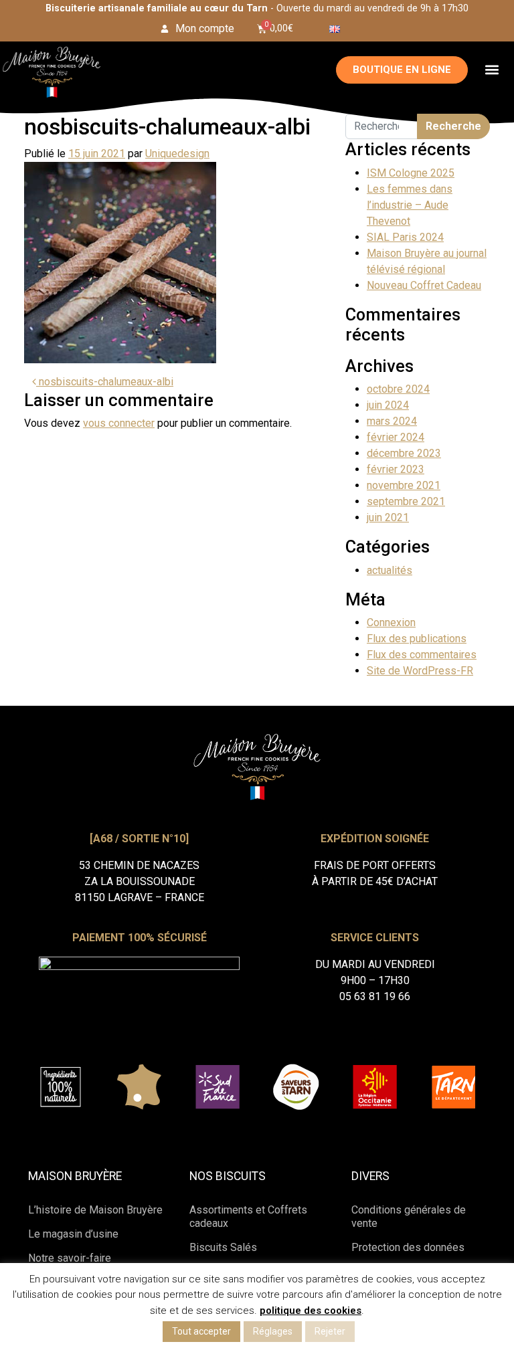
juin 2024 (388, 405)
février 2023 (395, 469)
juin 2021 (388, 517)
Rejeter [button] (330, 1331)
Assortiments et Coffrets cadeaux (248, 1216)
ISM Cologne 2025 (410, 173)
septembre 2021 (406, 501)
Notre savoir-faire (69, 1258)
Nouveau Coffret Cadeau (424, 285)
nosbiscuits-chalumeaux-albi (104, 381)
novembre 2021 (403, 485)
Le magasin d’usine (73, 1234)
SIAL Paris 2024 (405, 237)
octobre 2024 (398, 389)
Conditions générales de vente (408, 1216)
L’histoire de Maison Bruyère (95, 1209)
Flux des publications (416, 638)
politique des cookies (310, 1311)
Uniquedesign (177, 153)
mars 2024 (392, 421)
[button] (492, 70)
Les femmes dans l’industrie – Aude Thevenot (409, 205)
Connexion (391, 622)
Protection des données (407, 1247)
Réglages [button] (272, 1331)
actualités (389, 570)
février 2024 (395, 437)
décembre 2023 (404, 453)
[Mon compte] (165, 29)
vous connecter (119, 423)
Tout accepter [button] (201, 1331)
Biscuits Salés (223, 1247)
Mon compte (204, 28)
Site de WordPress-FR (420, 670)
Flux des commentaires (422, 654)
